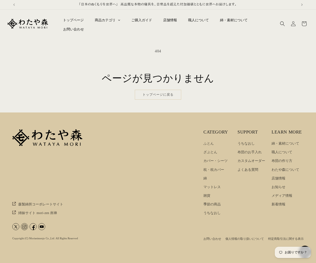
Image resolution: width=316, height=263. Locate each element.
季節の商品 (212, 204)
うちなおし (212, 213)
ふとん (208, 143)
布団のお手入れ (249, 152)
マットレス (212, 187)
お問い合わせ (212, 239)
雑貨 (206, 195)
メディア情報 (282, 195)
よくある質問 (247, 170)
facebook (33, 226)
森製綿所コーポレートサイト (40, 204)
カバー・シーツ (215, 161)
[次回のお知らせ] (301, 4)
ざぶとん (210, 152)
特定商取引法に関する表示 (286, 239)
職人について (282, 152)
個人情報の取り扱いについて (244, 239)
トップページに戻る (158, 94)
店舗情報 (278, 178)
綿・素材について (285, 143)
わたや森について (285, 170)
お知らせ (278, 187)
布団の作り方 (282, 161)
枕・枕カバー (213, 170)
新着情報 (278, 204)
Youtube (41, 226)
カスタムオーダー (251, 161)
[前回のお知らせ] (14, 4)
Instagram (24, 226)
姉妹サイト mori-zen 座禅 (37, 213)
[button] (282, 23)
